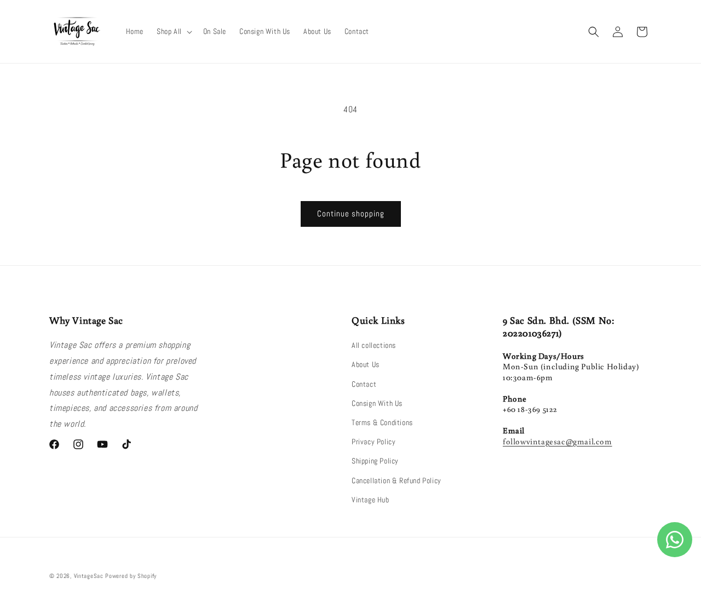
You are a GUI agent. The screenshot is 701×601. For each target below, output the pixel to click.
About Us (366, 364)
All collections (374, 345)
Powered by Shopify (131, 576)
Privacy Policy (373, 442)
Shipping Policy (375, 461)
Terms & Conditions (382, 422)
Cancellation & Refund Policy (396, 480)
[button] (173, 31)
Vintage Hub (370, 500)
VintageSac (89, 576)
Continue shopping (350, 213)
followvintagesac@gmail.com (557, 441)
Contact (364, 384)
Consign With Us (377, 403)
